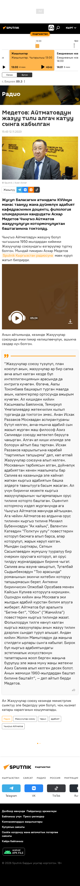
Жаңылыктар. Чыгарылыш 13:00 (31, 57)
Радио (7, 718)
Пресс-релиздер (33, 816)
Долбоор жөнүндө (13, 811)
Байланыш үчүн (12, 816)
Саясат (28, 778)
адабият (55, 718)
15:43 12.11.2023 (12, 131)
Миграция (71, 778)
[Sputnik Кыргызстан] (11, 29)
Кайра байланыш (12, 841)
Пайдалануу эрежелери (42, 811)
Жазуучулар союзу (25, 718)
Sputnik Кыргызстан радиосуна (28, 255)
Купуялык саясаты (13, 827)
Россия (55, 778)
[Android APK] (14, 852)
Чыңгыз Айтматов (13, 726)
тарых (43, 718)
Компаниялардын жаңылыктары (22, 821)
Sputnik (8, 182)
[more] (73, 690)
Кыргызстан (10, 778)
